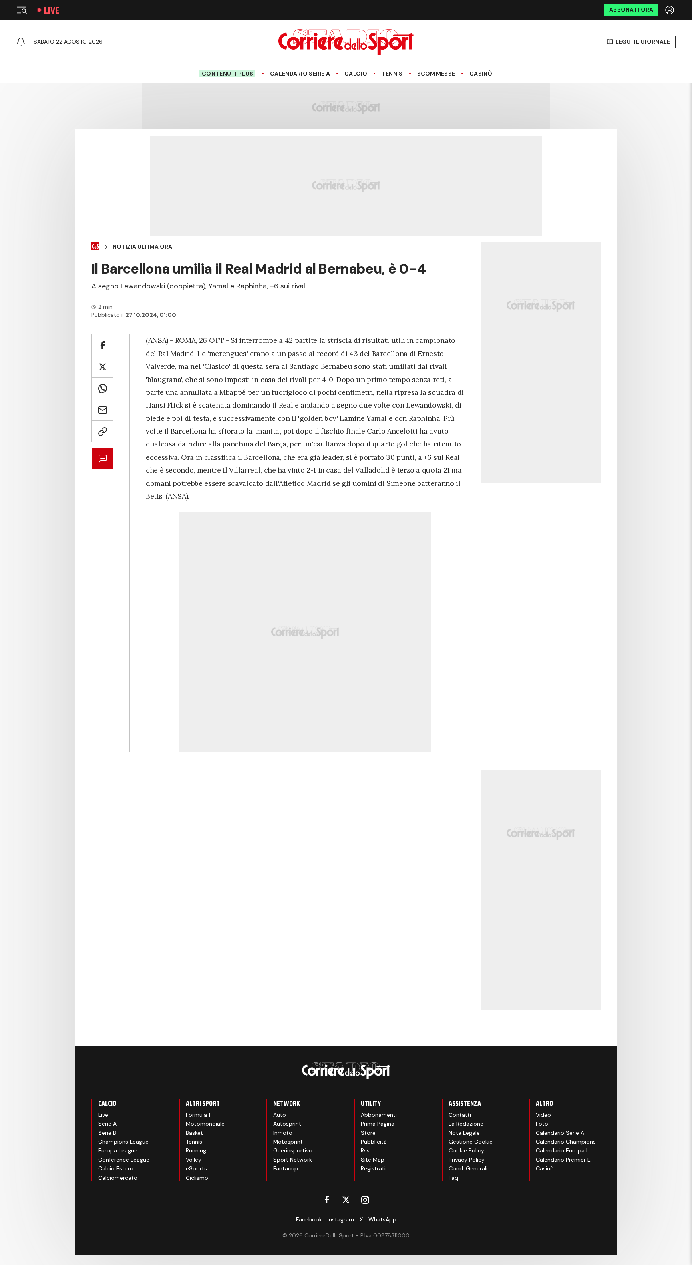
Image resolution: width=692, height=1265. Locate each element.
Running (196, 1150)
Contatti (460, 1114)
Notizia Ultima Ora (142, 246)
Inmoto (282, 1132)
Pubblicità (374, 1141)
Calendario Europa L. (563, 1150)
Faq (453, 1177)
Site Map (372, 1159)
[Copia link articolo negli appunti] (102, 431)
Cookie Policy (466, 1150)
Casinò (481, 73)
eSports (196, 1168)
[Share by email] (102, 409)
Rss (365, 1150)
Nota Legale (464, 1132)
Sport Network (292, 1159)
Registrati (373, 1168)
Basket (194, 1132)
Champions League (123, 1141)
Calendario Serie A (300, 73)
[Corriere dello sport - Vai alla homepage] (346, 42)
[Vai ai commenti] (102, 458)
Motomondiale (205, 1123)
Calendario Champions (566, 1141)
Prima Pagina (377, 1123)
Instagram (341, 1219)
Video (543, 1114)
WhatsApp (382, 1219)
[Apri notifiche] (21, 42)
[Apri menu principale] (21, 10)
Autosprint (287, 1123)
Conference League (123, 1159)
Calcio (355, 73)
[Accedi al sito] (670, 10)
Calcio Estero (115, 1168)
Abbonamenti (379, 1114)
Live (51, 10)
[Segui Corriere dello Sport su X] (346, 1200)
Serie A (107, 1123)
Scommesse (436, 73)
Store (368, 1132)
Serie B (107, 1132)
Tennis (392, 73)
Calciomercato (117, 1177)
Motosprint (288, 1141)
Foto (542, 1123)
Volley (193, 1159)
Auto (279, 1114)
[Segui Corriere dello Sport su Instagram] (365, 1200)
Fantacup (285, 1168)
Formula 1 (198, 1114)
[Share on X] (102, 366)
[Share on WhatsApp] (102, 388)
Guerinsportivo (292, 1150)
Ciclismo (197, 1177)
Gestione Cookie (471, 1141)
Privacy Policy (467, 1159)
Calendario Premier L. (563, 1159)
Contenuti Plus (227, 73)
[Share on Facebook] (102, 345)
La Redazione (466, 1123)
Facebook (309, 1219)
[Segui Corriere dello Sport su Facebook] (327, 1200)
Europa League (117, 1150)
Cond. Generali (468, 1168)
